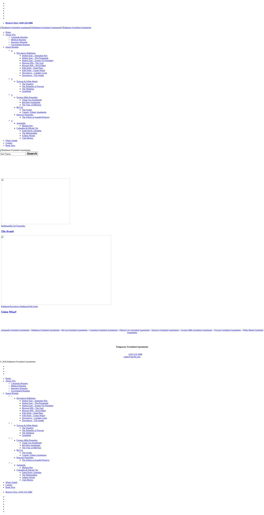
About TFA (11, 381)
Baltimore (5, 226)
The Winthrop (28, 433)
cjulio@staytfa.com (132, 357)
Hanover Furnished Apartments (165, 330)
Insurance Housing (19, 388)
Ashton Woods (28, 477)
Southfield (26, 435)
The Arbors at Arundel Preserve (36, 460)
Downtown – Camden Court (34, 418)
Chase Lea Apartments (32, 443)
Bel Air (19, 450)
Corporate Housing (19, 383)
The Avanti (7, 231)
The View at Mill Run (31, 448)
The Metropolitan (29, 475)
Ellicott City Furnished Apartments (134, 330)
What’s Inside (11, 482)
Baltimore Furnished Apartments (45, 330)
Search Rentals (12, 393)
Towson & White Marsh (27, 425)
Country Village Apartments (34, 455)
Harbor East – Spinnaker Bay (35, 401)
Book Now (10, 487)
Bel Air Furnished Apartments (74, 330)
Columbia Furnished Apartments (103, 330)
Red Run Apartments (31, 445)
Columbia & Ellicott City (27, 470)
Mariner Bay (27, 467)
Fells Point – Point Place (32, 413)
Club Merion (27, 480)
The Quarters (27, 428)
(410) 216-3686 (135, 354)
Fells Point (33, 306)
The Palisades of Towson (33, 430)
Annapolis (20, 465)
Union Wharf (8, 311)
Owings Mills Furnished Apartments (196, 330)
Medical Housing (18, 386)
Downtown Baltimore (19, 306)
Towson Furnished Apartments (227, 330)
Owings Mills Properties (27, 440)
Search (32, 153)
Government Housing (20, 391)
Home (8, 378)
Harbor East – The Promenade (35, 403)
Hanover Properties (24, 457)
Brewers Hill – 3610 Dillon (34, 410)
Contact (9, 485)
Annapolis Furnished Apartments (15, 330)
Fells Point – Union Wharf (33, 415)
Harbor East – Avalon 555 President (37, 405)
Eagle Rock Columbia (31, 472)
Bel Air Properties (17, 226)
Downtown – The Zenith (33, 420)
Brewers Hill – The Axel (32, 408)
